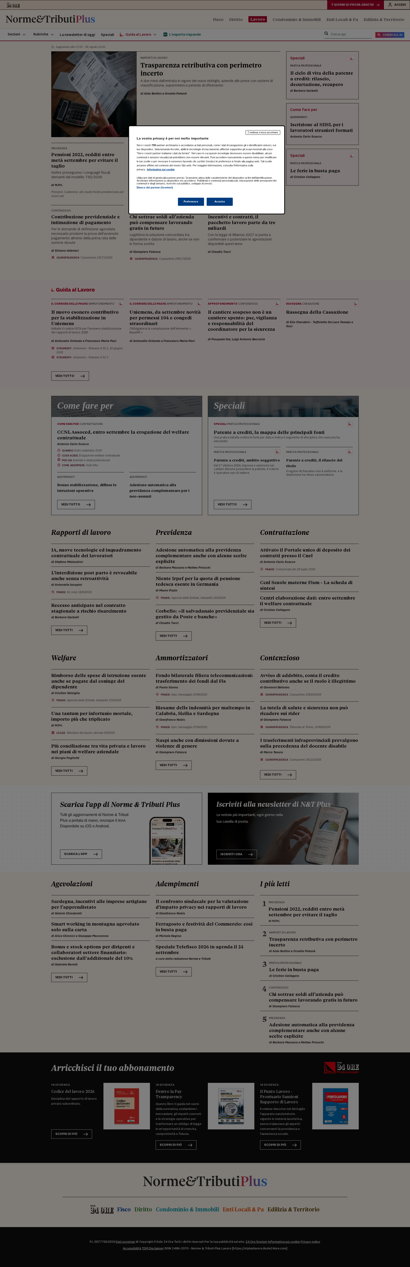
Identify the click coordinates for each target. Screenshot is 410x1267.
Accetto (219, 201)
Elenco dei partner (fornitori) (155, 187)
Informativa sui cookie (161, 169)
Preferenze (191, 201)
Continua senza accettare (263, 132)
